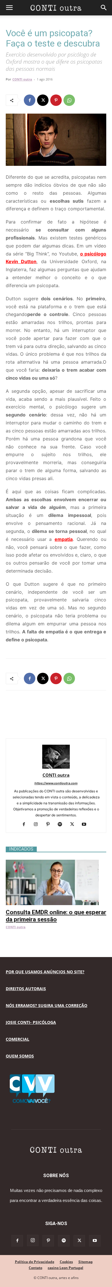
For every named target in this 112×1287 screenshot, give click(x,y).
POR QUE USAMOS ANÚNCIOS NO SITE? (45, 971)
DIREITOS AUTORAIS (26, 988)
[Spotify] (62, 824)
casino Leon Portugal (65, 1267)
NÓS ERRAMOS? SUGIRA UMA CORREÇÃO (46, 1005)
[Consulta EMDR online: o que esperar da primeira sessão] (56, 862)
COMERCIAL (17, 1039)
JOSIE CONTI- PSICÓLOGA (31, 1022)
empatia (64, 539)
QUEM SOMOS (20, 1056)
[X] (43, 100)
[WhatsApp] (69, 100)
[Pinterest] (56, 100)
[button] (9, 7)
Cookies (66, 1261)
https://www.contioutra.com (56, 783)
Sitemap (85, 1261)
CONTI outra (22, 79)
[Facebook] (29, 100)
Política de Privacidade (34, 1261)
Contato (35, 1267)
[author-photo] (56, 767)
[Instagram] (38, 824)
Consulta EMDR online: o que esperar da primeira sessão (56, 916)
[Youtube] (86, 824)
